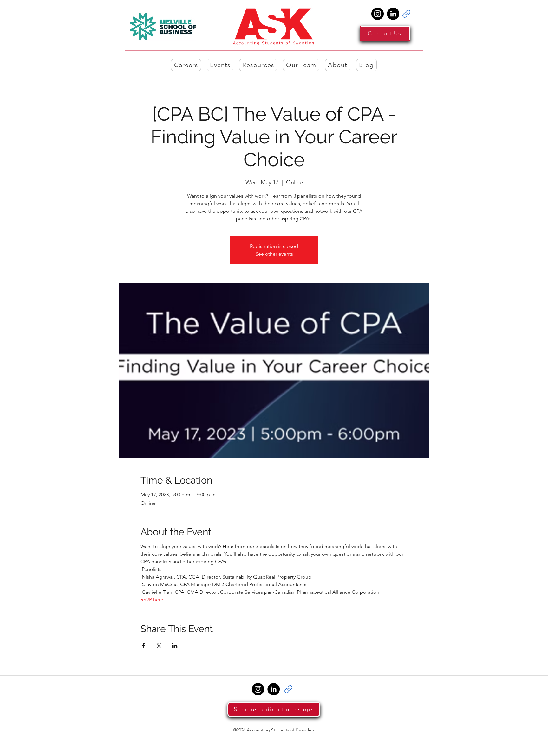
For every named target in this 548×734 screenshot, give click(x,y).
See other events (274, 254)
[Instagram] (377, 14)
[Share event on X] (159, 645)
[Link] (406, 14)
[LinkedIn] (393, 14)
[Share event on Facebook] (143, 645)
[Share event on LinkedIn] (175, 645)
